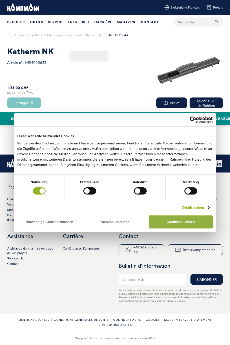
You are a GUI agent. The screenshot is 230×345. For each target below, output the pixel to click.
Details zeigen (193, 207)
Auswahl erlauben (115, 222)
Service (56, 22)
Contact (150, 22)
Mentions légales (33, 319)
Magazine (126, 22)
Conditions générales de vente (81, 319)
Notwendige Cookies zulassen (49, 222)
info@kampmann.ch (199, 250)
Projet (175, 103)
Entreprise (79, 22)
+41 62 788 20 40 (144, 250)
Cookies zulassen (181, 222)
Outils (36, 22)
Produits (16, 22)
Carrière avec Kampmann (81, 248)
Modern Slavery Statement (188, 319)
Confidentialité (127, 319)
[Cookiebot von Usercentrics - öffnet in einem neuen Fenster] (193, 119)
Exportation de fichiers (206, 103)
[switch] (89, 191)
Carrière (103, 22)
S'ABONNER (207, 279)
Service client (17, 258)
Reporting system (117, 325)
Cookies (153, 319)
